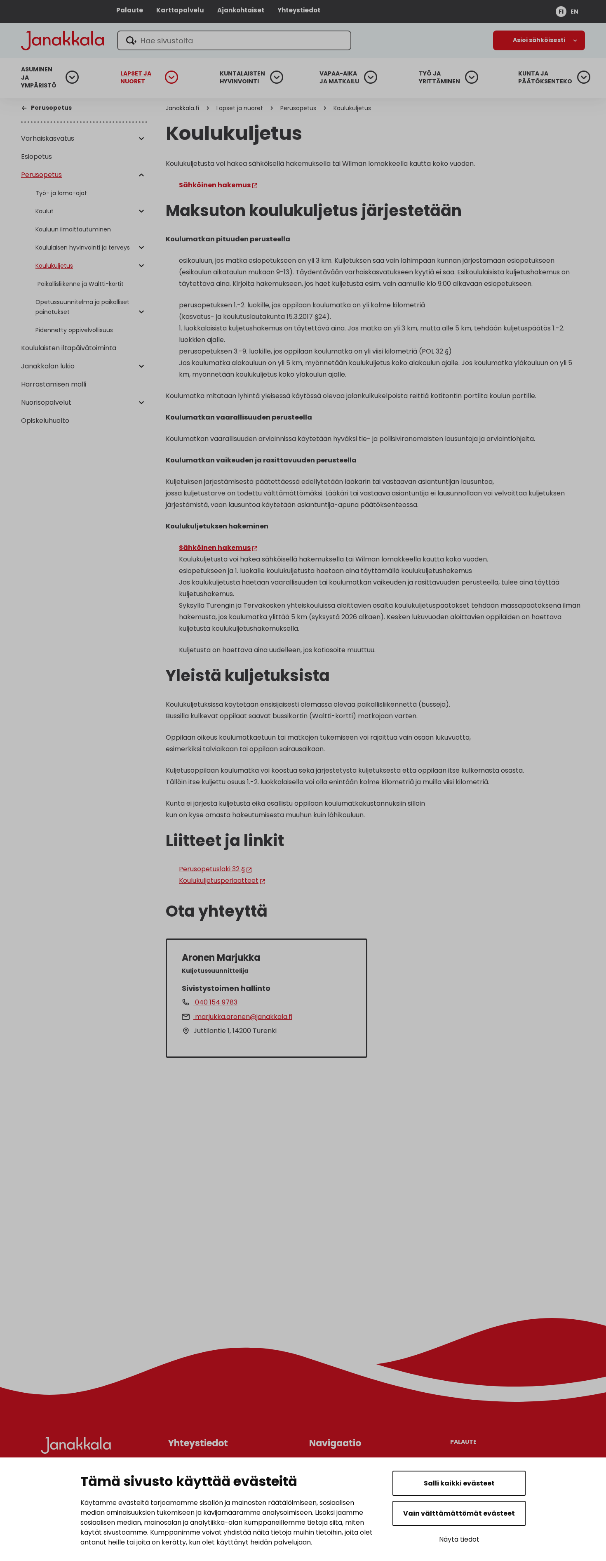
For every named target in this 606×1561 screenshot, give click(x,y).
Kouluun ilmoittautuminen (73, 229)
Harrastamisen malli (53, 384)
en (574, 11)
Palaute (129, 10)
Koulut (44, 211)
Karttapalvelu (180, 10)
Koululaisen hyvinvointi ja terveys (82, 247)
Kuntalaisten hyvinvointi (242, 78)
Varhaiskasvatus (47, 138)
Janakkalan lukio (48, 366)
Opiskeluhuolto (45, 420)
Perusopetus (41, 174)
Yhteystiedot (298, 10)
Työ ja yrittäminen (439, 78)
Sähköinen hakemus (215, 185)
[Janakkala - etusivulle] (62, 40)
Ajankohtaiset (240, 10)
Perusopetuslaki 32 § (212, 869)
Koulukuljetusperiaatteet (218, 880)
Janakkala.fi (182, 108)
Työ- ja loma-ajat (61, 193)
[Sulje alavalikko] (141, 175)
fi (561, 11)
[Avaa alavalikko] (141, 139)
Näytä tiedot (459, 1539)
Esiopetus (36, 156)
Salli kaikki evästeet (459, 1483)
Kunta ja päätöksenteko (545, 78)
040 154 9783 (215, 1002)
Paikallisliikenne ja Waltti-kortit (81, 284)
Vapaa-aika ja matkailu (339, 78)
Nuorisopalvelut (46, 402)
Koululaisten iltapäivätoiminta (68, 348)
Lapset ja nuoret (135, 78)
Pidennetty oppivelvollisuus (74, 330)
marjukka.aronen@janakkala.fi (242, 1016)
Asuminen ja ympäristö (38, 78)
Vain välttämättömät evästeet (459, 1513)
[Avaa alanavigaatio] (539, 40)
